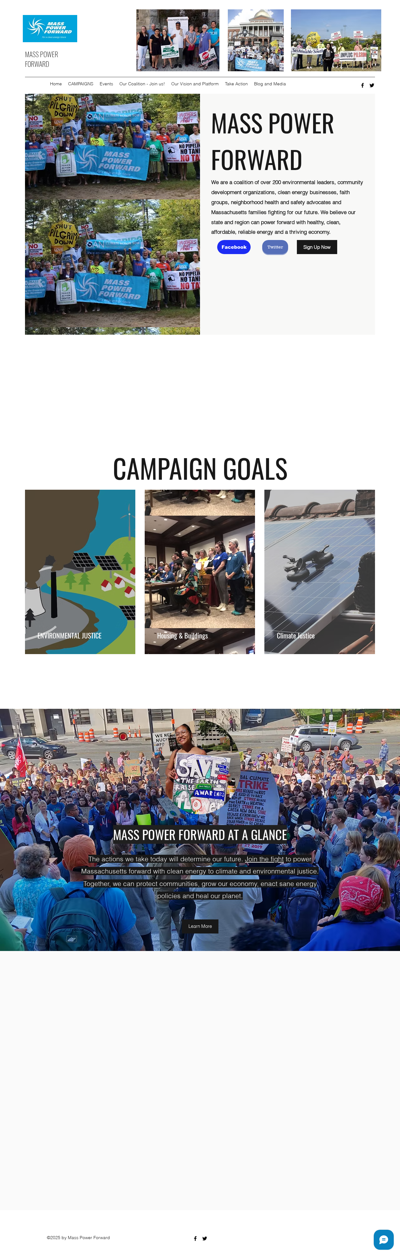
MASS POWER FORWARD (41, 59)
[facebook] (362, 85)
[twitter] (372, 85)
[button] (81, 83)
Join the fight (264, 859)
